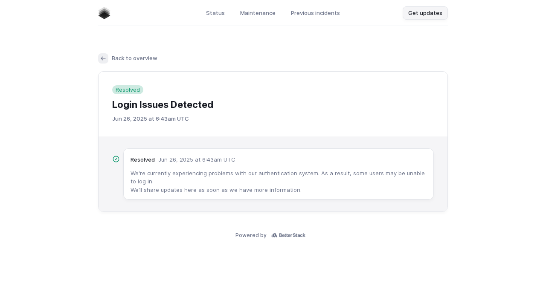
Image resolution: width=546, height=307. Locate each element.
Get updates (425, 12)
